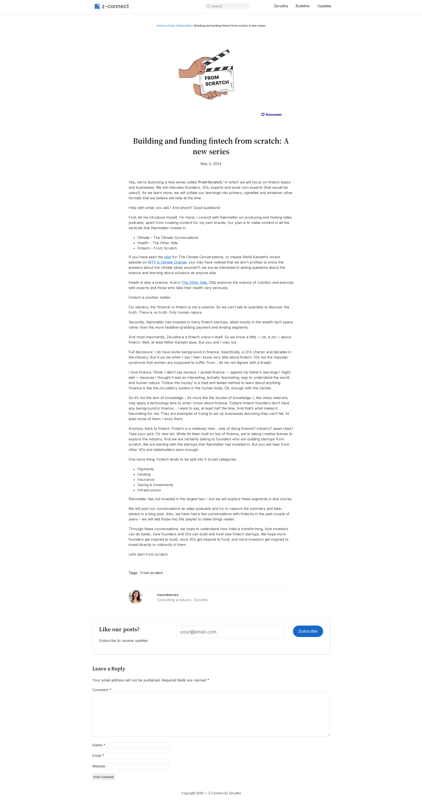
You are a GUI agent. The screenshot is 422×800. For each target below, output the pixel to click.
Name (98, 745)
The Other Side (194, 282)
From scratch (151, 573)
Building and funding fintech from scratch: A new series (211, 146)
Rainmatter (185, 25)
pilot (167, 257)
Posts (171, 25)
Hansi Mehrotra (167, 595)
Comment (101, 690)
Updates (324, 6)
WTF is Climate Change (167, 262)
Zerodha (281, 6)
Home (161, 25)
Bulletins (303, 6)
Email (98, 755)
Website (98, 766)
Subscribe (308, 631)
